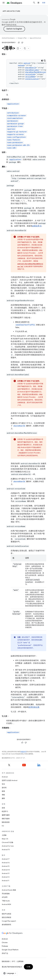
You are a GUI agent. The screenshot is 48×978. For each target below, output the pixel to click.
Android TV (6, 850)
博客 (3, 795)
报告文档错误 (6, 917)
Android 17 (5, 859)
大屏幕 (4, 835)
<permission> (12, 121)
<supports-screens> (15, 134)
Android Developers (8, 38)
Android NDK (6, 904)
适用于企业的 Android (9, 780)
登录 (43, 3)
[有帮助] (19, 42)
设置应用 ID (37, 226)
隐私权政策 (6, 822)
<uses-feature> (13, 140)
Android (5, 777)
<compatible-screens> (16, 115)
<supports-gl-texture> (17, 132)
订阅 (28, 967)
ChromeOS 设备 (7, 842)
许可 (13, 961)
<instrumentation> (15, 118)
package (21, 65)
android (27, 63)
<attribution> (13, 113)
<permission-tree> (15, 126)
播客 (3, 798)
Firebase (5, 946)
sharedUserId (30, 67)
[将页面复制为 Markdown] (25, 48)
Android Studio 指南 (9, 890)
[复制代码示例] (44, 60)
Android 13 (5, 873)
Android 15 (5, 866)
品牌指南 (20, 961)
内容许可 (23, 752)
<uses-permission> (15, 142)
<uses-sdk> (11, 148)
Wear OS (5, 839)
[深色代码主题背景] (42, 60)
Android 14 (6, 870)
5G (3, 826)
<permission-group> (15, 123)
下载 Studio (6, 901)
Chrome (4, 943)
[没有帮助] (22, 42)
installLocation (32, 79)
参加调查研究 (6, 925)
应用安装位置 (34, 707)
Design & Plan (22, 38)
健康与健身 (6, 815)
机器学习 (5, 811)
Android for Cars (8, 846)
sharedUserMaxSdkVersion (35, 72)
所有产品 (5, 953)
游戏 (3, 808)
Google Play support (9, 921)
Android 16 (6, 863)
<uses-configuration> (16, 137)
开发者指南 (6, 894)
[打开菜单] (3, 2)
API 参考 (4, 897)
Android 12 (5, 877)
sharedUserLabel (32, 70)
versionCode (30, 74)
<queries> (11, 129)
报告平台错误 (6, 914)
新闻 (3, 791)
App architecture (11, 11)
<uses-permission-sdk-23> (18, 145)
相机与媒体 (6, 819)
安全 (3, 784)
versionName (30, 76)
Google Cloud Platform (10, 950)
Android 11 (5, 881)
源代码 (4, 788)
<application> (13, 104)
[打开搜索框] (34, 2)
